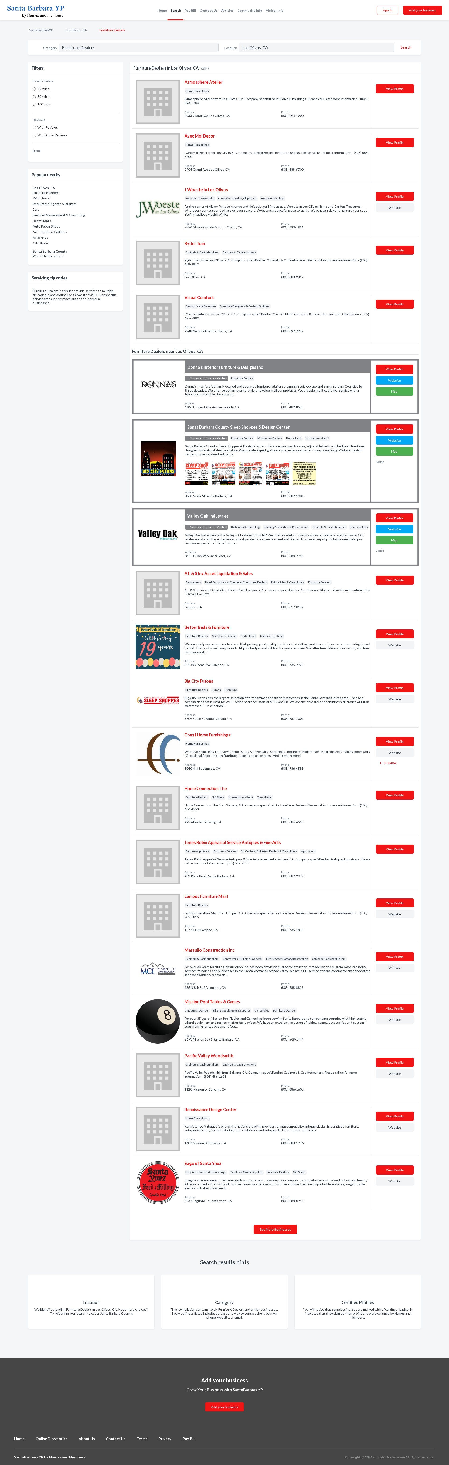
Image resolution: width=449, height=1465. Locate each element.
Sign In (388, 10)
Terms (142, 1438)
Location (230, 48)
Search (175, 10)
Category (50, 48)
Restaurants (42, 221)
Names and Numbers (67, 1457)
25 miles (43, 89)
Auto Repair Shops (46, 226)
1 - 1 (387, 763)
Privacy (165, 1438)
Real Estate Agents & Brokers (54, 204)
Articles (227, 10)
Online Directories (52, 1438)
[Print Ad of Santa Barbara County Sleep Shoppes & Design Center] (196, 473)
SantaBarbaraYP (41, 30)
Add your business (422, 10)
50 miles (43, 96)
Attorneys (40, 237)
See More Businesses (275, 1229)
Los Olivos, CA (76, 30)
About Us (87, 1438)
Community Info (249, 10)
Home (162, 10)
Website (394, 208)
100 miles (44, 104)
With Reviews (47, 127)
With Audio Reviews (52, 135)
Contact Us (208, 10)
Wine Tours (41, 198)
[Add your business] (224, 1401)
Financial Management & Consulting (59, 215)
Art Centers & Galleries (50, 232)
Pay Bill (190, 10)
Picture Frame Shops (48, 256)
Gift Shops (40, 243)
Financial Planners (46, 193)
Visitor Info (275, 10)
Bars (36, 209)
